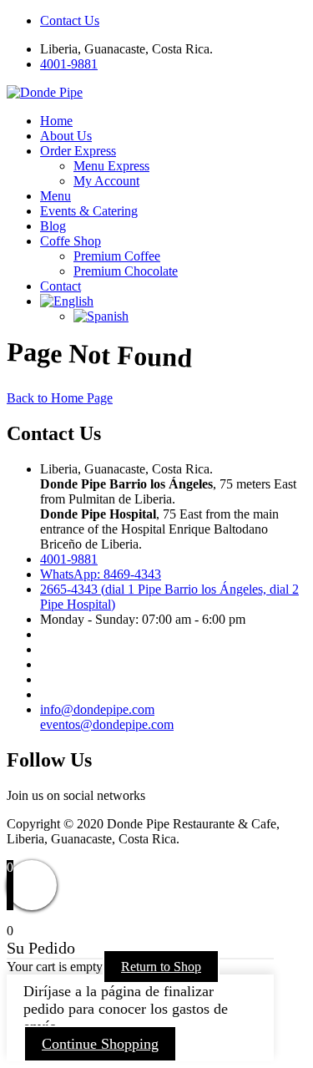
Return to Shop (161, 966)
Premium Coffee (116, 256)
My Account (106, 181)
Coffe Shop (70, 241)
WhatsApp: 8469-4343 (100, 574)
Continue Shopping (100, 1043)
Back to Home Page (60, 398)
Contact (60, 286)
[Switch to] (66, 301)
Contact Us (69, 20)
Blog (53, 226)
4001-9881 (69, 64)
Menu (55, 196)
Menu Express (111, 166)
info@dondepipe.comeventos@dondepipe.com (107, 716)
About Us (66, 136)
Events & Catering (89, 211)
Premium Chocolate (125, 271)
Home (56, 121)
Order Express (78, 151)
